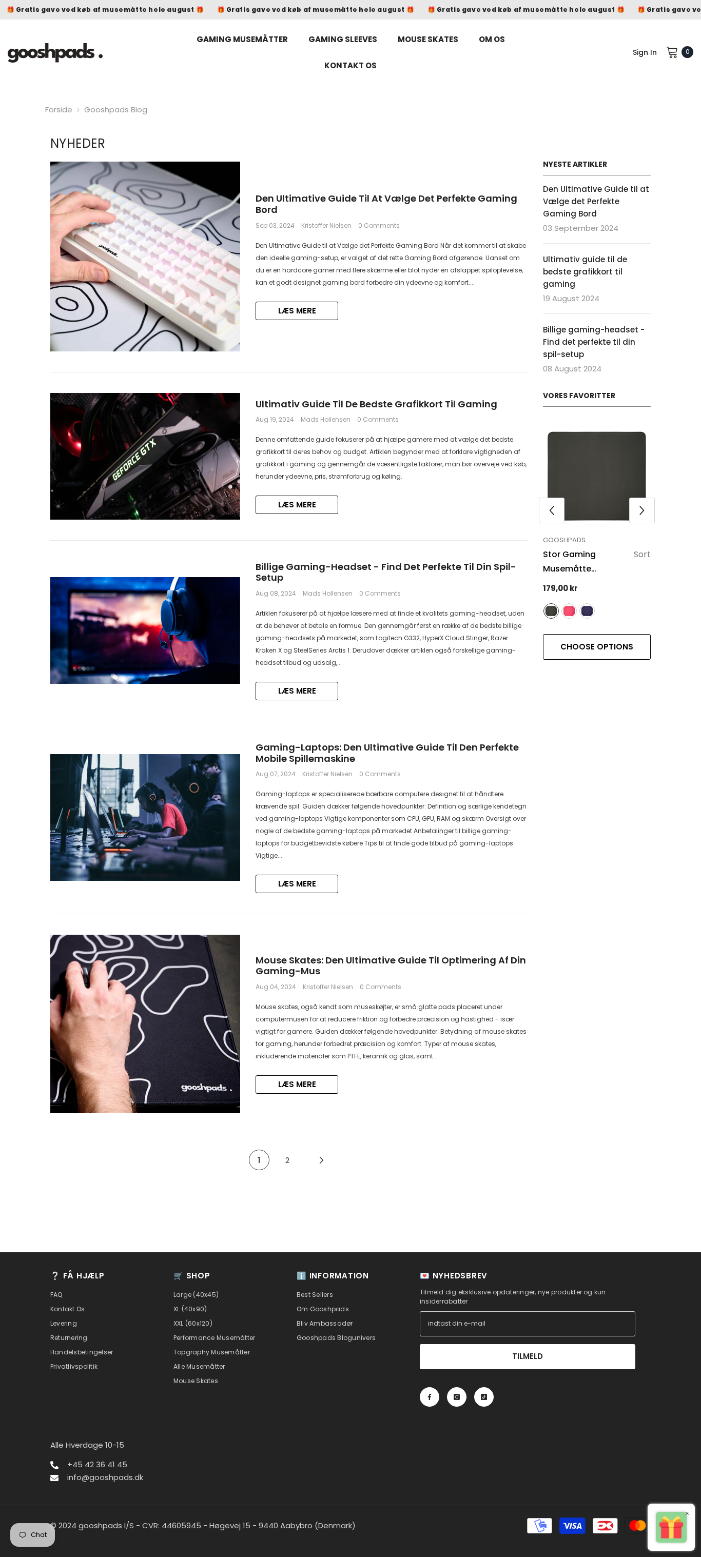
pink (569, 611)
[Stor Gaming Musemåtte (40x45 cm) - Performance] (597, 476)
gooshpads (564, 540)
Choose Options (596, 646)
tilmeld (527, 1356)
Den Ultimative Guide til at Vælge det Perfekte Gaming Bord (386, 204)
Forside (58, 109)
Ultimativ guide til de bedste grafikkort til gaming (376, 404)
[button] (551, 510)
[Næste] (322, 1160)
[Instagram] (456, 1397)
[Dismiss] (687, 1513)
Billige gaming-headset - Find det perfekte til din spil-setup (386, 572)
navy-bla (587, 611)
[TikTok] (484, 1397)
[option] (597, 546)
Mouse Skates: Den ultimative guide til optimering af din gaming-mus (391, 966)
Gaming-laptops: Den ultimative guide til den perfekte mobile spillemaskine (387, 753)
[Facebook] (429, 1397)
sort (551, 611)
